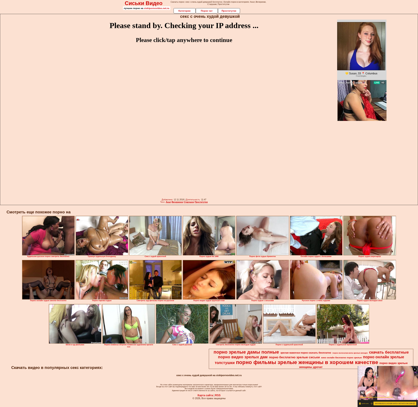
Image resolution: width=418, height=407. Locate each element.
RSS (218, 395)
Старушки (189, 202)
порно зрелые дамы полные (246, 352)
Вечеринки (177, 202)
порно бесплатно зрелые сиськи (294, 357)
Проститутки (229, 10)
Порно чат (207, 10)
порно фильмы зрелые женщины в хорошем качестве (307, 362)
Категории (184, 10)
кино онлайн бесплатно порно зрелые (341, 357)
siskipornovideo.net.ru (156, 8)
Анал (168, 202)
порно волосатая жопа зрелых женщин (350, 353)
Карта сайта (205, 395)
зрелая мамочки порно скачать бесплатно (305, 352)
